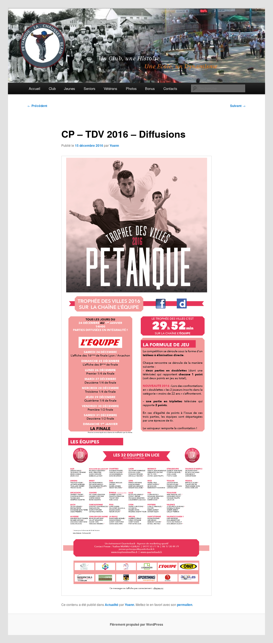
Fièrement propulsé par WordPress (136, 624)
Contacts (170, 88)
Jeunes (69, 88)
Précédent (37, 105)
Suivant (238, 105)
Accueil (34, 88)
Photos (131, 88)
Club (52, 88)
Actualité (111, 604)
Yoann (114, 145)
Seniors (89, 88)
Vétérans (110, 88)
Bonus (150, 88)
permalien (184, 604)
